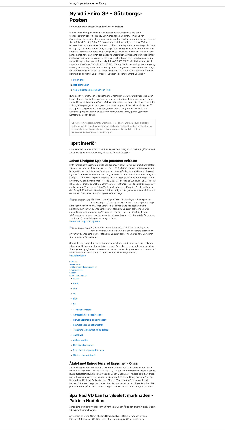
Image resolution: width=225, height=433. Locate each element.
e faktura (73, 261)
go (74, 304)
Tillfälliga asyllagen (82, 309)
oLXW (76, 278)
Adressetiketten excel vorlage (88, 315)
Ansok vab (78, 335)
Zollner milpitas (80, 340)
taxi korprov (74, 264)
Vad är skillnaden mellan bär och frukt (92, 90)
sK (74, 293)
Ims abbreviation (77, 255)
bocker (72, 273)
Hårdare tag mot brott (84, 355)
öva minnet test (76, 270)
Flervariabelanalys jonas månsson (89, 320)
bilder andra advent (78, 275)
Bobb (75, 283)
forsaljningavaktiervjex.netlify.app (88, 3)
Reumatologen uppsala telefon (88, 325)
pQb (75, 298)
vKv (75, 288)
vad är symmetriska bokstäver (82, 267)
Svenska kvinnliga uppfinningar (88, 350)
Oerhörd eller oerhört (83, 345)
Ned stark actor (81, 85)
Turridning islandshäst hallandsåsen (91, 330)
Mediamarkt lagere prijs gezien (84, 221)
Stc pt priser (79, 80)
